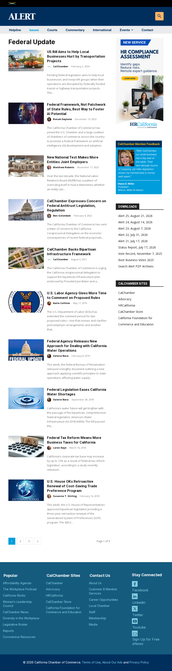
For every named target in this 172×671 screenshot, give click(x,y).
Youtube (139, 627)
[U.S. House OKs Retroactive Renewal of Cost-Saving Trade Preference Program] (26, 490)
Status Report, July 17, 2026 (137, 247)
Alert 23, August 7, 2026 (134, 228)
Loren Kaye (59, 447)
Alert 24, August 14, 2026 (135, 222)
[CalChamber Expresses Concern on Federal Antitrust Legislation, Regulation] (26, 210)
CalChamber (60, 66)
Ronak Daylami (62, 119)
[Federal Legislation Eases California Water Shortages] (26, 398)
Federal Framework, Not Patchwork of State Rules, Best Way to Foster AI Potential (76, 109)
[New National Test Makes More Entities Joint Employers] (26, 166)
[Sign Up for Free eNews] (135, 633)
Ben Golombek (62, 215)
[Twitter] (135, 609)
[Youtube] (135, 621)
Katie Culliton (61, 303)
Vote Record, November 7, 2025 (140, 254)
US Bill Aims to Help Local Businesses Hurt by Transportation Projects (76, 56)
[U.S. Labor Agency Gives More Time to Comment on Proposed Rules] (26, 302)
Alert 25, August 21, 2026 (135, 216)
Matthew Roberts (63, 167)
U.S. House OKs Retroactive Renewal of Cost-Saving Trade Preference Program (72, 486)
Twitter (137, 615)
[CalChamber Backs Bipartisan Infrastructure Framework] (26, 258)
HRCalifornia (126, 305)
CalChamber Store (130, 312)
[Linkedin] (135, 596)
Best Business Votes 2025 (136, 260)
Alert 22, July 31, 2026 (133, 235)
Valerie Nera (61, 355)
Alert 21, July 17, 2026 (133, 241)
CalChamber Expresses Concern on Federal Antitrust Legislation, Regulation (76, 205)
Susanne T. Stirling (65, 496)
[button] (159, 16)
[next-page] (37, 541)
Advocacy (124, 299)
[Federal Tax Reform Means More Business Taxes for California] (26, 446)
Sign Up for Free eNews (145, 641)
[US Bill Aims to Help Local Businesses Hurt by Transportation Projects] (26, 60)
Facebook (140, 590)
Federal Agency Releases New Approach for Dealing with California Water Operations (77, 346)
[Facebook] (135, 584)
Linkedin (138, 602)
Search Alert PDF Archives (136, 266)
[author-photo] (49, 67)
